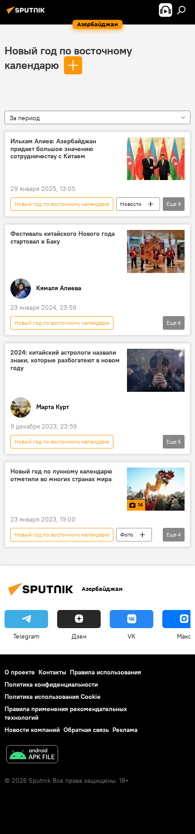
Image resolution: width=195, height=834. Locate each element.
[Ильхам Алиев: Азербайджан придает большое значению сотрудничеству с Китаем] (156, 158)
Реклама (124, 730)
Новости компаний (32, 730)
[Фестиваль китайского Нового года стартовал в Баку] (156, 251)
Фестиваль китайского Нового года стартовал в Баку (62, 237)
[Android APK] (32, 755)
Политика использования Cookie (53, 697)
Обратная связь (86, 730)
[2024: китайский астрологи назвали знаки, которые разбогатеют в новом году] (156, 370)
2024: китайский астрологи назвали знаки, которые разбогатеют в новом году (65, 360)
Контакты (52, 672)
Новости (130, 203)
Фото (126, 534)
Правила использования (105, 672)
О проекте (20, 672)
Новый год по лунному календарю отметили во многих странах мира (61, 475)
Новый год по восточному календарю (62, 203)
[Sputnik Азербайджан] (27, 14)
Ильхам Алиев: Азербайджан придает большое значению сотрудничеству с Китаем (53, 149)
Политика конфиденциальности (51, 684)
